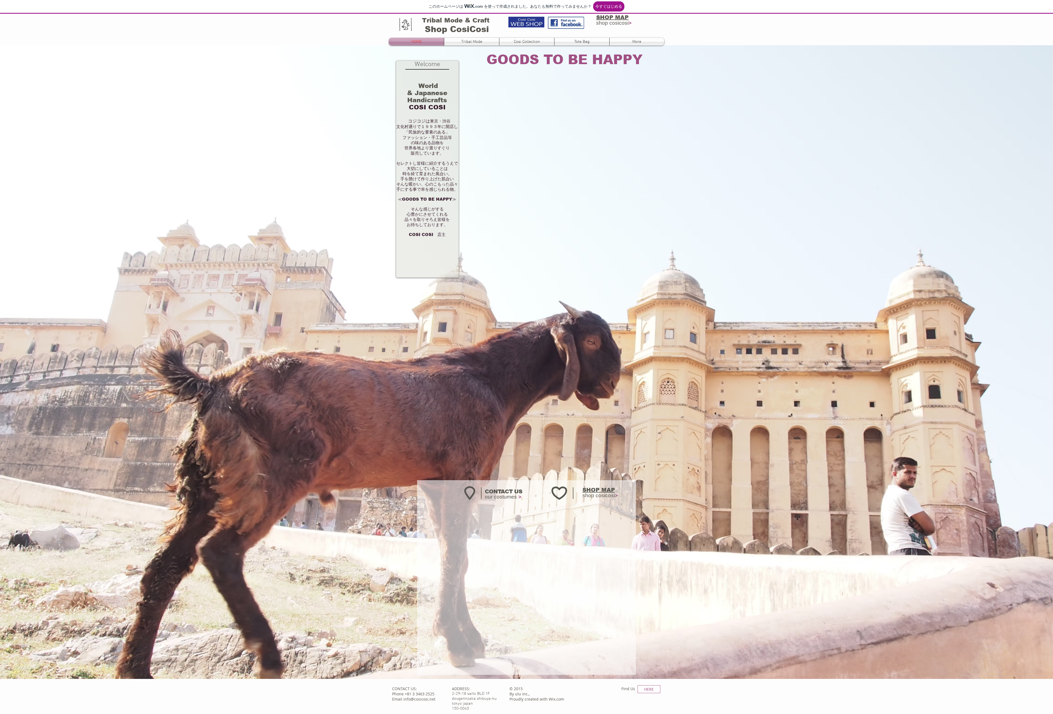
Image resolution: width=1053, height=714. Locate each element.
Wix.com (556, 699)
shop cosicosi (614, 23)
